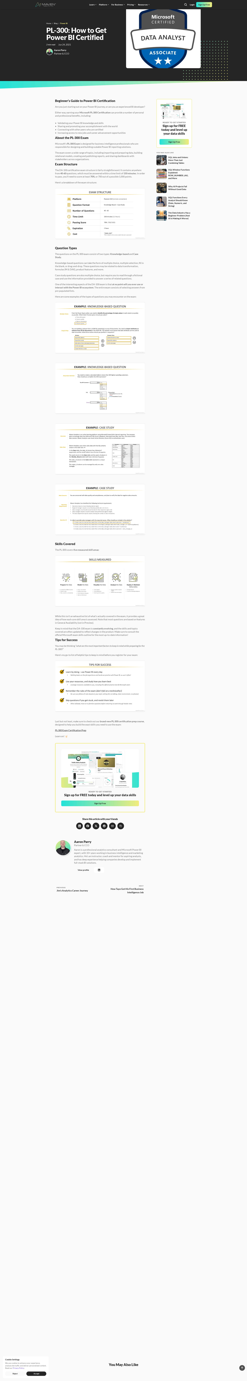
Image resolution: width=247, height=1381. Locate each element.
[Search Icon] (185, 4)
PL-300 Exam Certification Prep (70, 730)
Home (48, 23)
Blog (56, 23)
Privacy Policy (18, 1368)
